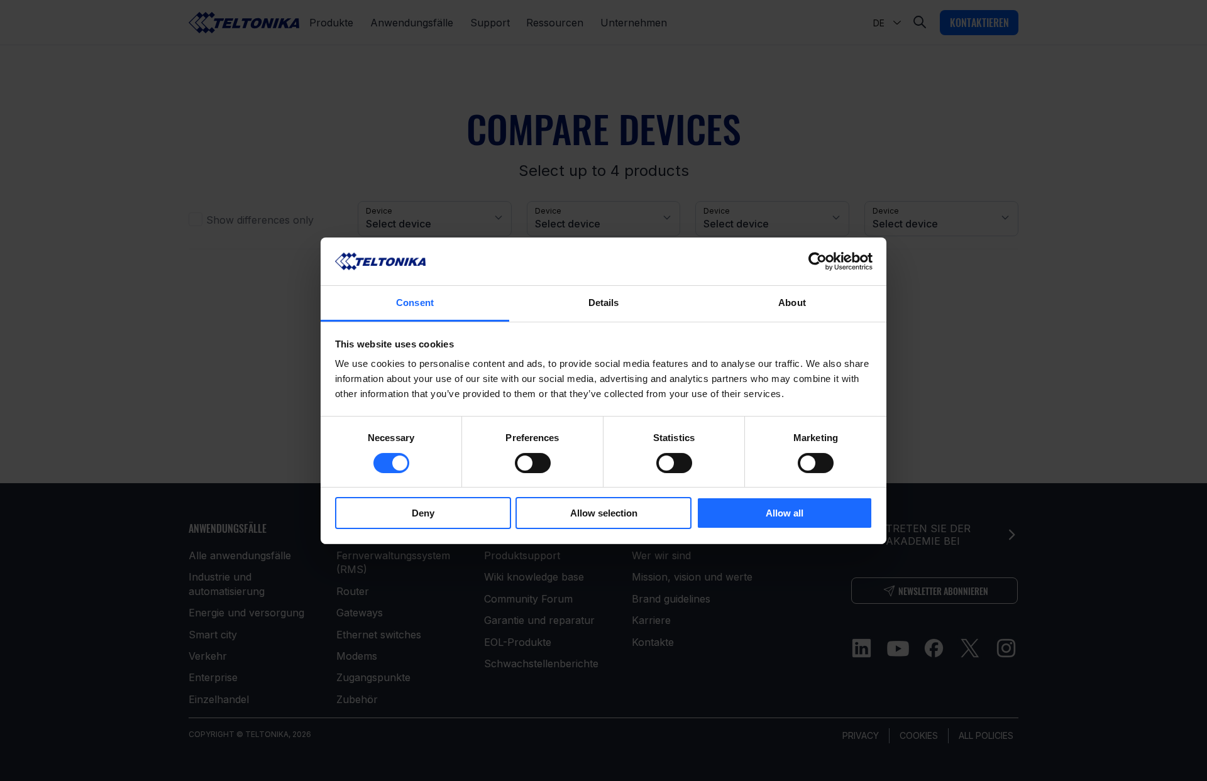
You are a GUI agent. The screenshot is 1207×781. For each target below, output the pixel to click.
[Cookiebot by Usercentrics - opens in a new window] (818, 261)
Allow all (784, 513)
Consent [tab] (415, 302)
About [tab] (792, 302)
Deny (423, 513)
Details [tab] (603, 302)
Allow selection (603, 513)
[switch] (533, 463)
